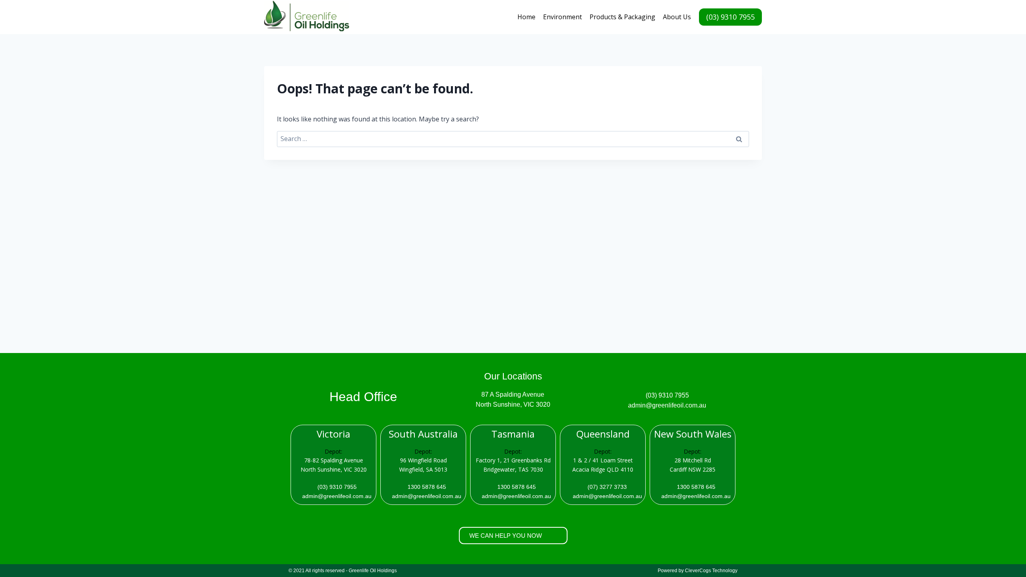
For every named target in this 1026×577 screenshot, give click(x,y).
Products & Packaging (622, 16)
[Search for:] (513, 138)
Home (526, 16)
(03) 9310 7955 (730, 17)
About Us (677, 16)
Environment (562, 16)
